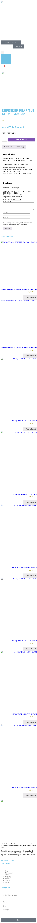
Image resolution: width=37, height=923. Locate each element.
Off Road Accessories (12, 895)
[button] (2, 52)
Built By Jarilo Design (8, 860)
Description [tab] (8, 147)
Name (5, 212)
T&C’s (7, 880)
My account (9, 873)
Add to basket (21, 139)
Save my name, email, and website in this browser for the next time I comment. (17, 224)
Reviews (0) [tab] (20, 147)
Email (5, 217)
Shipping (8, 876)
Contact (7, 882)
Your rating (7, 199)
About (7, 875)
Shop (7, 871)
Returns (7, 878)
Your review (7, 201)
